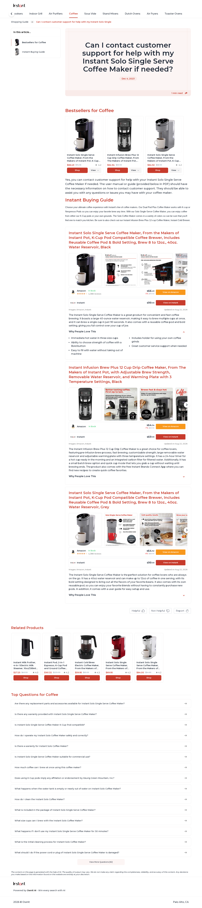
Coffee (73, 13)
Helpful (136, 610)
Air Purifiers (56, 13)
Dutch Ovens (132, 13)
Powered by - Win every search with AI (39, 890)
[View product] (84, 145)
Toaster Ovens (173, 13)
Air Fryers (152, 13)
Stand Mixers (110, 13)
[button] (186, 93)
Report (180, 610)
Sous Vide (90, 13)
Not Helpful (158, 610)
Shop (77, 170)
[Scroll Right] (187, 270)
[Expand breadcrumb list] (32, 21)
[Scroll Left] (11, 14)
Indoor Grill (35, 13)
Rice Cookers (15, 13)
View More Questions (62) (101, 862)
